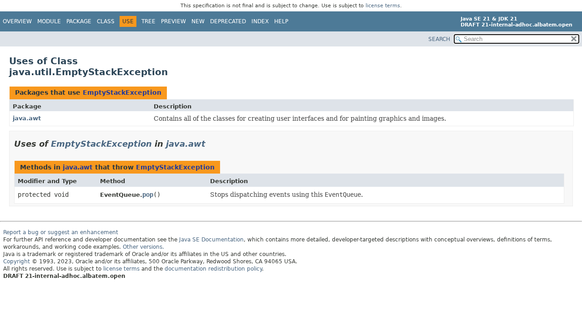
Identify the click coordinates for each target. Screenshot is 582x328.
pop (147, 194)
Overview (17, 21)
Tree (148, 21)
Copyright (16, 261)
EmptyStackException (122, 92)
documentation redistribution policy (213, 269)
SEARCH (439, 39)
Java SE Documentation (211, 239)
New (198, 21)
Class (106, 21)
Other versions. (143, 247)
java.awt (27, 118)
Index (260, 21)
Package (78, 21)
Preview (173, 21)
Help (281, 21)
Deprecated (228, 21)
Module (49, 21)
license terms (383, 6)
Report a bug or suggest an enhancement (60, 232)
